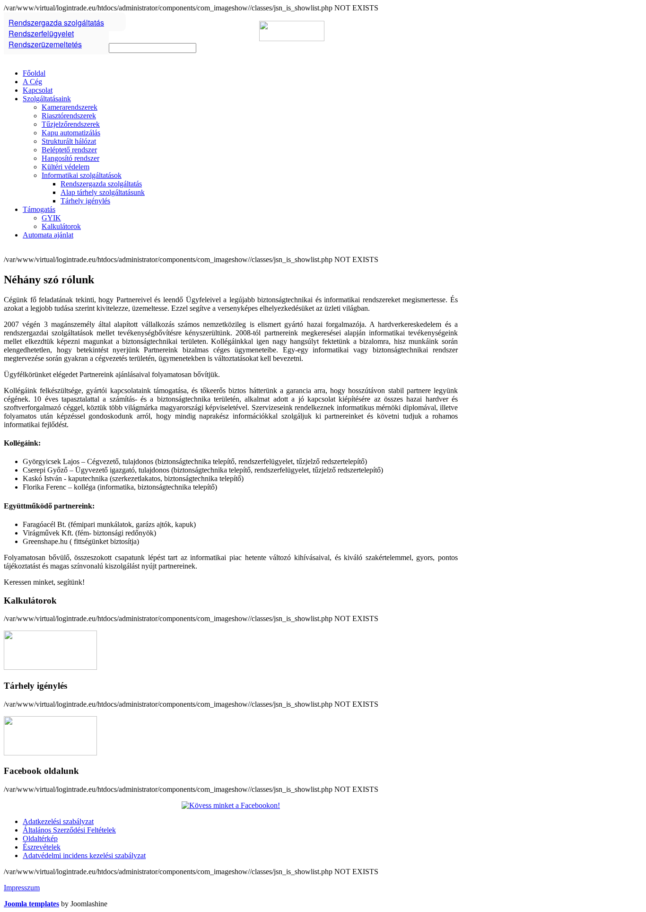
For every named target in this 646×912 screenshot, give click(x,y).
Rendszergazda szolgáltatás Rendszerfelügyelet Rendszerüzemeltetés (56, 33)
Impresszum (22, 888)
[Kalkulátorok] (50, 667)
